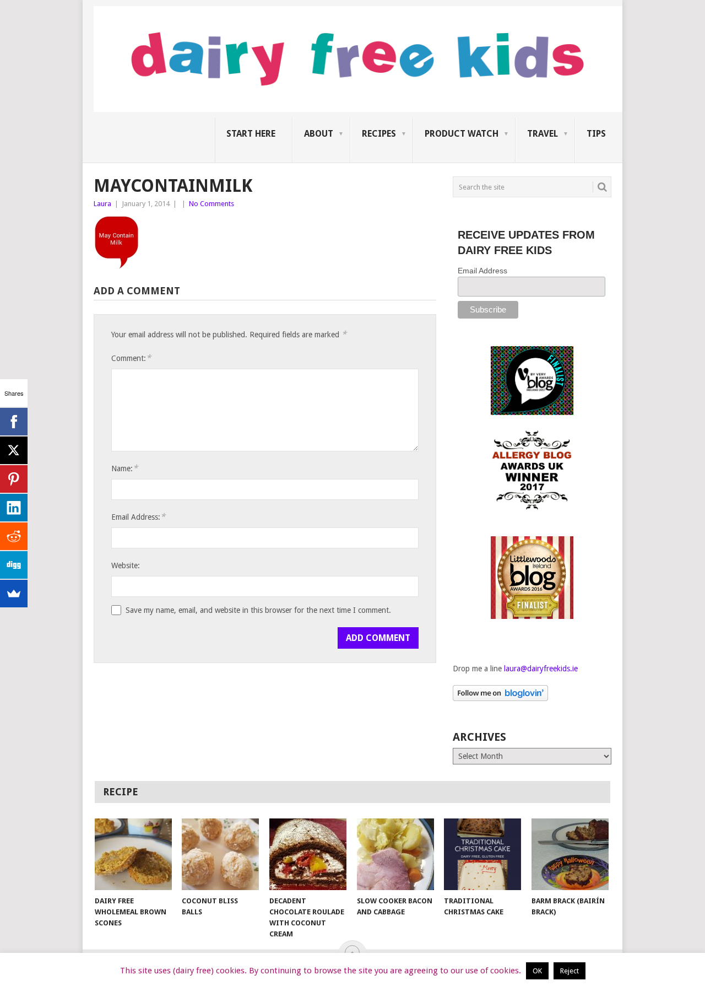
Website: (125, 565)
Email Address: (138, 516)
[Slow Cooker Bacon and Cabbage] (395, 854)
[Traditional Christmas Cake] (482, 854)
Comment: (131, 358)
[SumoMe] (14, 593)
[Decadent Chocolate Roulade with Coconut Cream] (307, 854)
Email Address (482, 270)
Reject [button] (569, 971)
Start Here (250, 133)
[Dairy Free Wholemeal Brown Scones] (133, 854)
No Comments (211, 204)
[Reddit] (14, 536)
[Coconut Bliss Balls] (220, 854)
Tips (596, 133)
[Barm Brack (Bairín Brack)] (570, 854)
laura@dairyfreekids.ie (541, 668)
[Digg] (14, 565)
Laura (102, 204)
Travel (542, 133)
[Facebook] (14, 421)
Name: (124, 468)
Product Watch (461, 133)
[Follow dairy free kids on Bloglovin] (500, 698)
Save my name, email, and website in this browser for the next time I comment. (258, 610)
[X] (14, 450)
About (318, 133)
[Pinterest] (14, 479)
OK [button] (537, 971)
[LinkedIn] (14, 507)
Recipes (379, 133)
